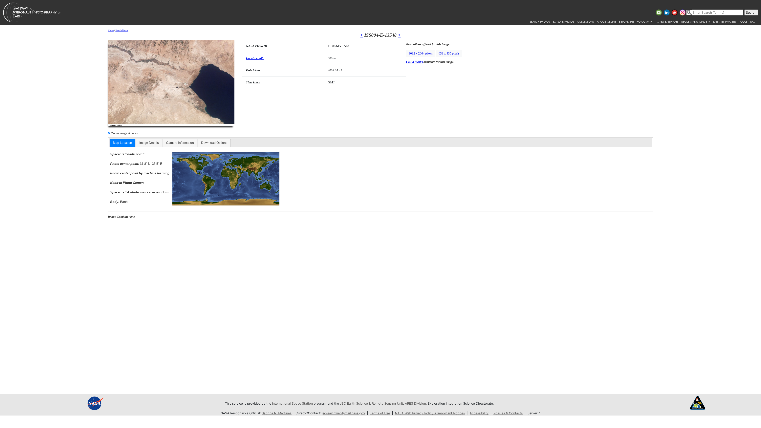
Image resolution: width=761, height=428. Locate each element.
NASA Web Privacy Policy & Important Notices (430, 413)
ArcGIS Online (606, 21)
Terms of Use (380, 413)
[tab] (122, 143)
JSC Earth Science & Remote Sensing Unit (371, 403)
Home (111, 30)
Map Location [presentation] (122, 142)
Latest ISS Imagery (724, 21)
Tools (743, 21)
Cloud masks (414, 62)
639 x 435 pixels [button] (449, 53)
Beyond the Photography (636, 21)
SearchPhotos (121, 30)
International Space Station (292, 403)
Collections (585, 21)
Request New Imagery (695, 21)
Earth (119, 201)
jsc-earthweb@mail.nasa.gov (343, 413)
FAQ (752, 21)
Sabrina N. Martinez (277, 413)
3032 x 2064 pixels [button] (421, 53)
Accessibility (479, 413)
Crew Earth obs (667, 21)
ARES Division (415, 403)
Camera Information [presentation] (180, 142)
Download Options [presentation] (214, 142)
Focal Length (255, 58)
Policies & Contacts (508, 413)
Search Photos (540, 21)
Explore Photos (563, 21)
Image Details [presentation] (149, 142)
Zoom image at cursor (124, 133)
